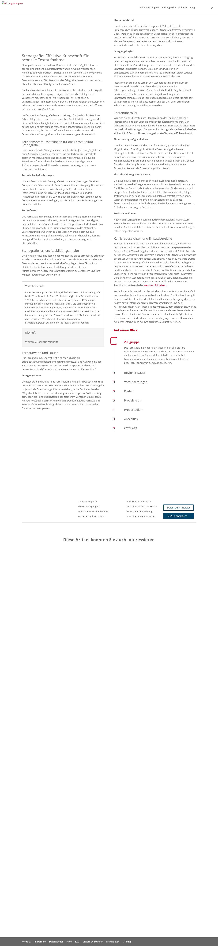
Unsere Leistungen (93, 941)
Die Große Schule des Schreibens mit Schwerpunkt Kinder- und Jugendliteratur (77, 760)
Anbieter (183, 7)
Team (69, 941)
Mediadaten (112, 941)
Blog (192, 7)
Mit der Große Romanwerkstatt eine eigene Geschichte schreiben (68, 887)
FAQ (77, 941)
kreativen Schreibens (155, 285)
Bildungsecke (169, 7)
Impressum (40, 941)
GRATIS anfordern (177, 515)
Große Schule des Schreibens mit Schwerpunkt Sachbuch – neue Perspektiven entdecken (84, 633)
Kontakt (26, 941)
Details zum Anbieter (178, 507)
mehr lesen (31, 660)
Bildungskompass (149, 7)
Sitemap (127, 941)
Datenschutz (56, 941)
